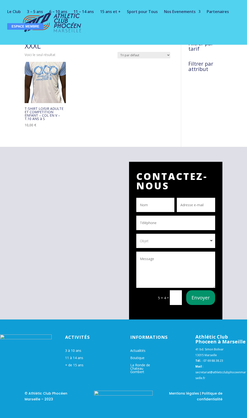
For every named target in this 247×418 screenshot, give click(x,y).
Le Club (14, 12)
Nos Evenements (180, 12)
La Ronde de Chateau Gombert (140, 368)
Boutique (137, 358)
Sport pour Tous (142, 12)
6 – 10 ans (58, 12)
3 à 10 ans (73, 351)
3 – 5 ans (35, 12)
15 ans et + (110, 12)
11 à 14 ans (74, 358)
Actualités (137, 351)
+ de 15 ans (74, 365)
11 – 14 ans (84, 12)
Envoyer (201, 297)
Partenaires (218, 12)
